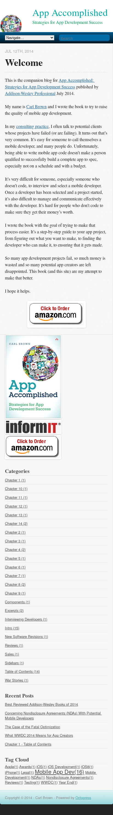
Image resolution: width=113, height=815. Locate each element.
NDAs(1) (38, 777)
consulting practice (32, 126)
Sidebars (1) (14, 662)
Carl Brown (36, 106)
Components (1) (17, 601)
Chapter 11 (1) (16, 497)
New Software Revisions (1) (26, 636)
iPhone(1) (12, 772)
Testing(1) (32, 782)
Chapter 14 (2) (16, 523)
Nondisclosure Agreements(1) (69, 777)
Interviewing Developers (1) (26, 619)
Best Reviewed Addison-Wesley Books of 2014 (41, 704)
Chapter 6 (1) (15, 567)
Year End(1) (68, 782)
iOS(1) (41, 766)
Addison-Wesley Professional (30, 93)
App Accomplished (70, 12)
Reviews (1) (14, 645)
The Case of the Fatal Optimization (32, 726)
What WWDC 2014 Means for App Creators (39, 735)
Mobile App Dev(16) (59, 771)
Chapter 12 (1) (16, 506)
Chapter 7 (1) (15, 575)
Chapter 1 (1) (15, 480)
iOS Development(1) (64, 766)
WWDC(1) (49, 782)
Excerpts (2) (14, 610)
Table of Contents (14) (22, 671)
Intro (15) (12, 628)
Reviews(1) (14, 782)
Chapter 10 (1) (16, 488)
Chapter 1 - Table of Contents (28, 744)
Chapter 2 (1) (15, 532)
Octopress (83, 797)
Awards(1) (27, 766)
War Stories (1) (16, 680)
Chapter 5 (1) (15, 558)
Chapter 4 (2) (15, 549)
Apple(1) (11, 766)
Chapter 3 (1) (15, 541)
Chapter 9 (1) (15, 593)
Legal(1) (27, 772)
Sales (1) (12, 654)
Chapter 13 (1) (16, 514)
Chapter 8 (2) (15, 584)
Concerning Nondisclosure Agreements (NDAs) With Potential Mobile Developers (53, 715)
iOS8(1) (87, 766)
